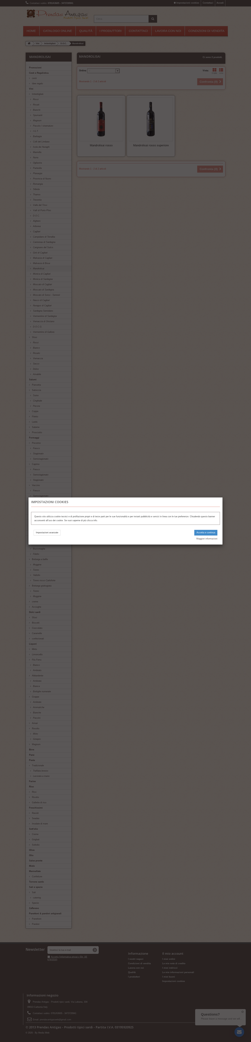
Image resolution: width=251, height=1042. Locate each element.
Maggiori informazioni (206, 538)
